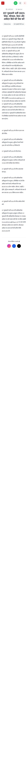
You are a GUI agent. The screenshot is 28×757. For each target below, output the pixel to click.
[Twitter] (19, 246)
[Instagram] (9, 246)
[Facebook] (14, 246)
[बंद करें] (25, 3)
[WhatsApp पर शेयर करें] (15, 3)
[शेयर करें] (20, 3)
